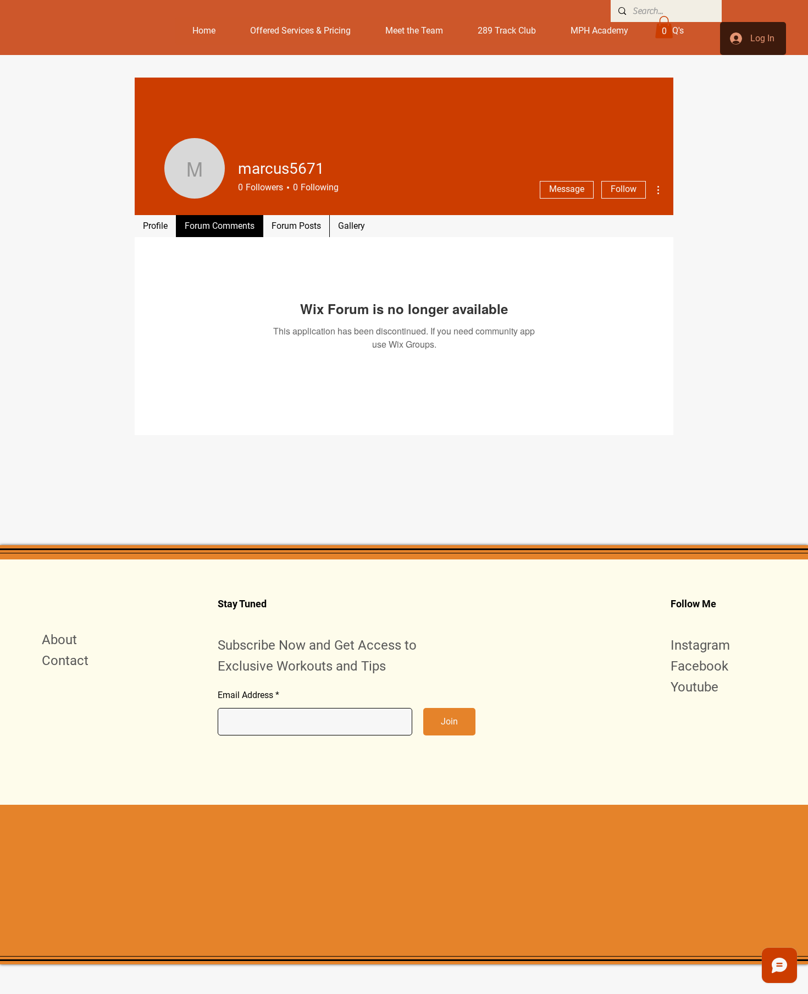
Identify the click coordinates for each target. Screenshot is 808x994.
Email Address (245, 695)
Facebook (699, 666)
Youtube (694, 687)
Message (566, 189)
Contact (65, 660)
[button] (664, 27)
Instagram (700, 645)
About (59, 639)
